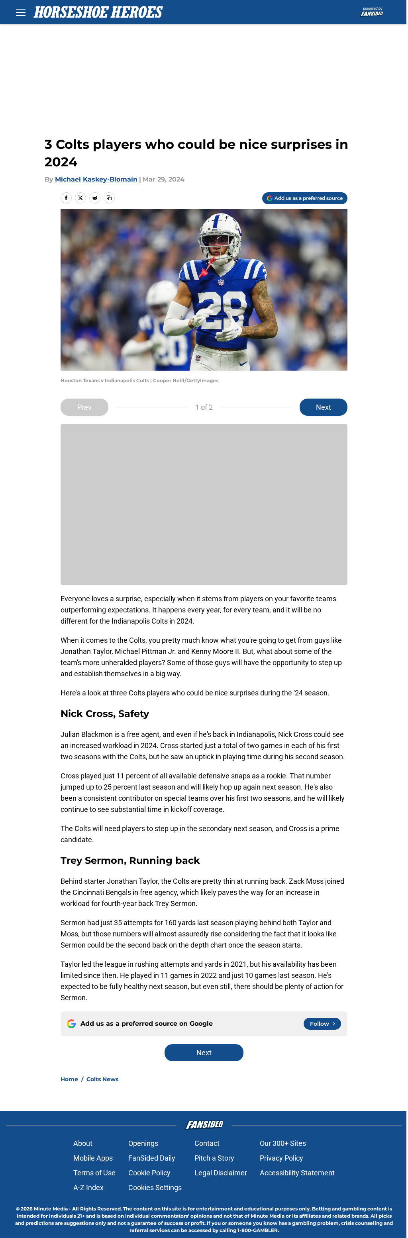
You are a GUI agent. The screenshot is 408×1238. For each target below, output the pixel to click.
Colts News (102, 1079)
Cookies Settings (155, 1187)
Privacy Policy (281, 1158)
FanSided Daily (151, 1158)
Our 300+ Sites (283, 1143)
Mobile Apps (93, 1158)
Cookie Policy (149, 1173)
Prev (84, 407)
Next (323, 407)
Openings (143, 1143)
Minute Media (51, 1209)
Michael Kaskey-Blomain (96, 179)
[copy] (109, 197)
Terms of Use (94, 1173)
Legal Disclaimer (220, 1173)
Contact (207, 1143)
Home (69, 1079)
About (82, 1143)
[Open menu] (21, 12)
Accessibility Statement (297, 1173)
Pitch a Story (214, 1158)
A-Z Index (88, 1187)
